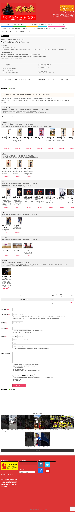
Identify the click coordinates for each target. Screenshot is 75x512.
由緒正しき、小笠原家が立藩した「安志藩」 (11, 43)
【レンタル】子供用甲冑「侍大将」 (9, 41)
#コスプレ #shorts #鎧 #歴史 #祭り (36, 429)
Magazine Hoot (36, 509)
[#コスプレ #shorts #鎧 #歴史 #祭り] (37, 422)
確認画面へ (19, 385)
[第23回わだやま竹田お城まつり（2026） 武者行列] (62, 422)
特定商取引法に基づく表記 (7, 474)
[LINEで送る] (12, 88)
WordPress (45, 509)
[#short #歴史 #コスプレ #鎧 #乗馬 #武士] (13, 422)
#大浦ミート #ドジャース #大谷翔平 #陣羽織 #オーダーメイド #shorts (49, 446)
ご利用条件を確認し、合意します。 (24, 375)
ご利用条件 (17, 380)
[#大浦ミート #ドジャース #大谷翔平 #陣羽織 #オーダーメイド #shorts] (37, 439)
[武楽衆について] (9, 463)
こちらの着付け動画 (20, 265)
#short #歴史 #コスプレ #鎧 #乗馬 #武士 (14, 429)
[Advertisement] (65, 482)
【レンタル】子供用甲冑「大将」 (8, 39)
